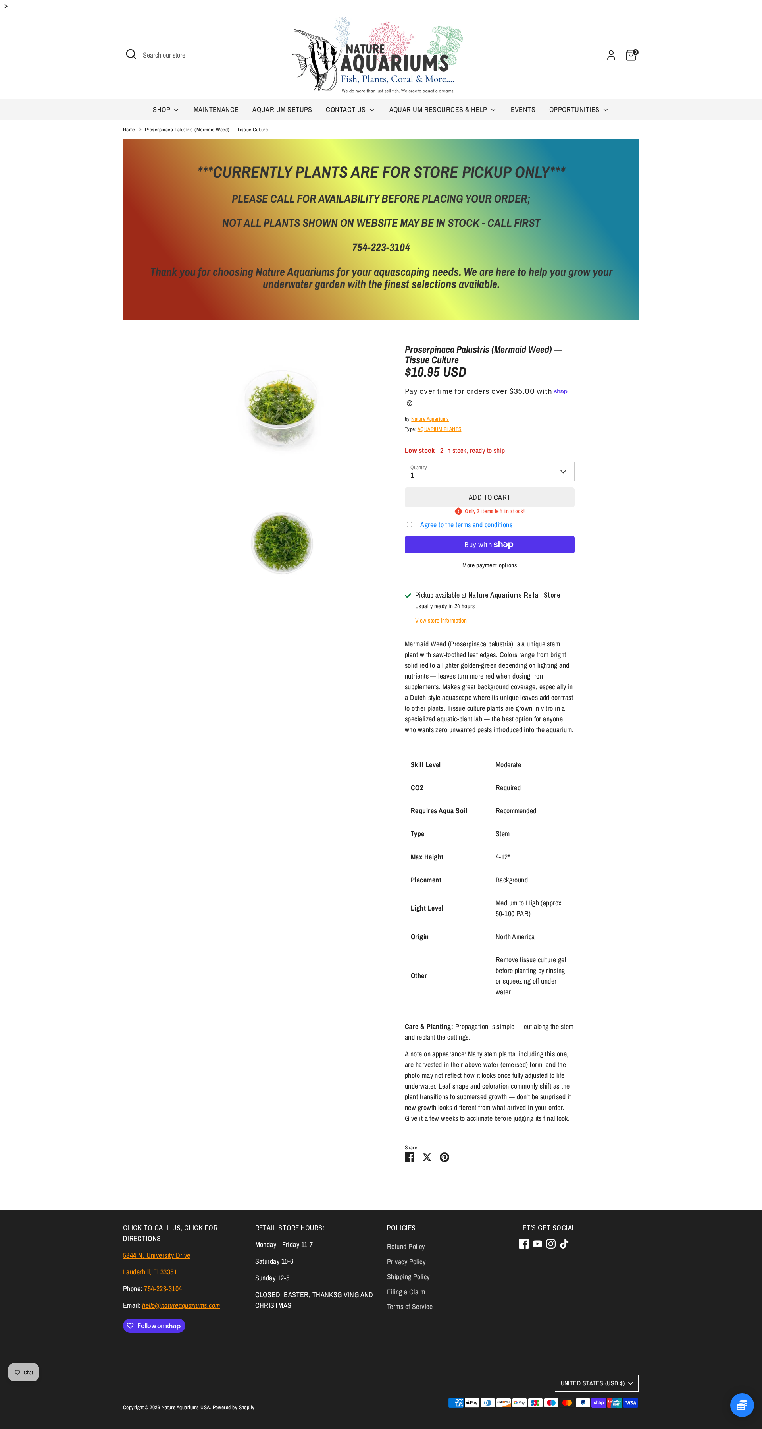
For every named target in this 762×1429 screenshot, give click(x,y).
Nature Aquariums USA (186, 1407)
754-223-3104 (163, 1289)
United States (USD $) (593, 1383)
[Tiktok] (564, 1244)
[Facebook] (524, 1244)
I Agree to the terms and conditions (464, 525)
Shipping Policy (408, 1277)
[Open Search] (131, 54)
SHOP (162, 109)
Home (129, 129)
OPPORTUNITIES (575, 109)
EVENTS (523, 109)
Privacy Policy (406, 1262)
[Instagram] (551, 1244)
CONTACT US (347, 109)
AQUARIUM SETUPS (282, 109)
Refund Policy (406, 1246)
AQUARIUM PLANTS (440, 429)
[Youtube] (537, 1244)
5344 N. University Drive (156, 1255)
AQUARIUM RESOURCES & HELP (439, 109)
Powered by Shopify (234, 1407)
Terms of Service (410, 1306)
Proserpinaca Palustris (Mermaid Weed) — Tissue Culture (206, 129)
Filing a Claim (406, 1292)
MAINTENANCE (216, 109)
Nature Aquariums (430, 418)
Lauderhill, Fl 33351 (150, 1272)
